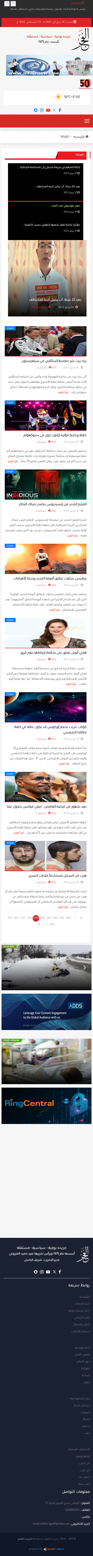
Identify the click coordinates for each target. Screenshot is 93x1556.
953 (10, 918)
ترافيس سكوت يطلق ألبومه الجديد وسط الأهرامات (50, 579)
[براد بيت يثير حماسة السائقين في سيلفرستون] (46, 341)
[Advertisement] (46, 1189)
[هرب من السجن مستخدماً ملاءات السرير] (46, 856)
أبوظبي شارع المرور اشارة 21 (62, 1503)
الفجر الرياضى (82, 1317)
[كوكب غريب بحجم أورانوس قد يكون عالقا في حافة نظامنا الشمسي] (46, 707)
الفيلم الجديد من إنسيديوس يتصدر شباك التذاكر (53, 504)
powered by (35, 1549)
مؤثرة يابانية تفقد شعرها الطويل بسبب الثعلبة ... (51, 225)
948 (42, 918)
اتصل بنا (84, 1477)
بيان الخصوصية (80, 1398)
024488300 (72, 1510)
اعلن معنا (84, 1484)
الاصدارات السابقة (79, 1449)
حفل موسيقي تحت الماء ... (64, 206)
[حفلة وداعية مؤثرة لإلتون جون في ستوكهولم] (46, 415)
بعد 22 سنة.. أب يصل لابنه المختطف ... (57, 186)
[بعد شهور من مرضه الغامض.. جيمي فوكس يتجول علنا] (46, 787)
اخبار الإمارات (82, 1304)
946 (55, 918)
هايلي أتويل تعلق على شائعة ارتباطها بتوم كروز (54, 653)
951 (23, 918)
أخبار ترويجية (82, 1348)
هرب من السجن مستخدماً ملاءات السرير (58, 876)
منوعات (85, 1412)
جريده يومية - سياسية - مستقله (42, 1254)
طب (87, 1433)
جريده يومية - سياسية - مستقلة (48, 39)
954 (52, 924)
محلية (86, 1426)
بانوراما (64, 137)
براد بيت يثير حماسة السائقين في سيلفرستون (54, 361)
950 (29, 918)
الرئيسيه (79, 137)
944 (68, 918)
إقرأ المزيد (63, 392)
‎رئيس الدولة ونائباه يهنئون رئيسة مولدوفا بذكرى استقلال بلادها (48, 9)
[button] (84, 967)
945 (61, 918)
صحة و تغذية (82, 1405)
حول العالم (83, 1361)
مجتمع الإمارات (80, 1331)
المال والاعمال (81, 1324)
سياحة (86, 1375)
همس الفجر (82, 1354)
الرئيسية (85, 1297)
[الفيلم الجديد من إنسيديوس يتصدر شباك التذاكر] (46, 484)
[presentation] (7, 3)
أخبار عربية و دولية (79, 1311)
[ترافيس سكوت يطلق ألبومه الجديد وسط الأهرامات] (46, 559)
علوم (87, 1382)
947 (49, 918)
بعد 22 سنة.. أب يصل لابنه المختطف (55, 300)
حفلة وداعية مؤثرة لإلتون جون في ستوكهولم (55, 435)
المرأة (86, 1419)
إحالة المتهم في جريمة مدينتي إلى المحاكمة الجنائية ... (49, 167)
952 (16, 918)
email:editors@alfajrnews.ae (51, 1524)
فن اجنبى (84, 1463)
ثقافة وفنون (82, 1456)
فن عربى (85, 1470)
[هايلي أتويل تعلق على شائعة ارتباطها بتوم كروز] (46, 633)
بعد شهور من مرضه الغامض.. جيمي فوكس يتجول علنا (47, 807)
